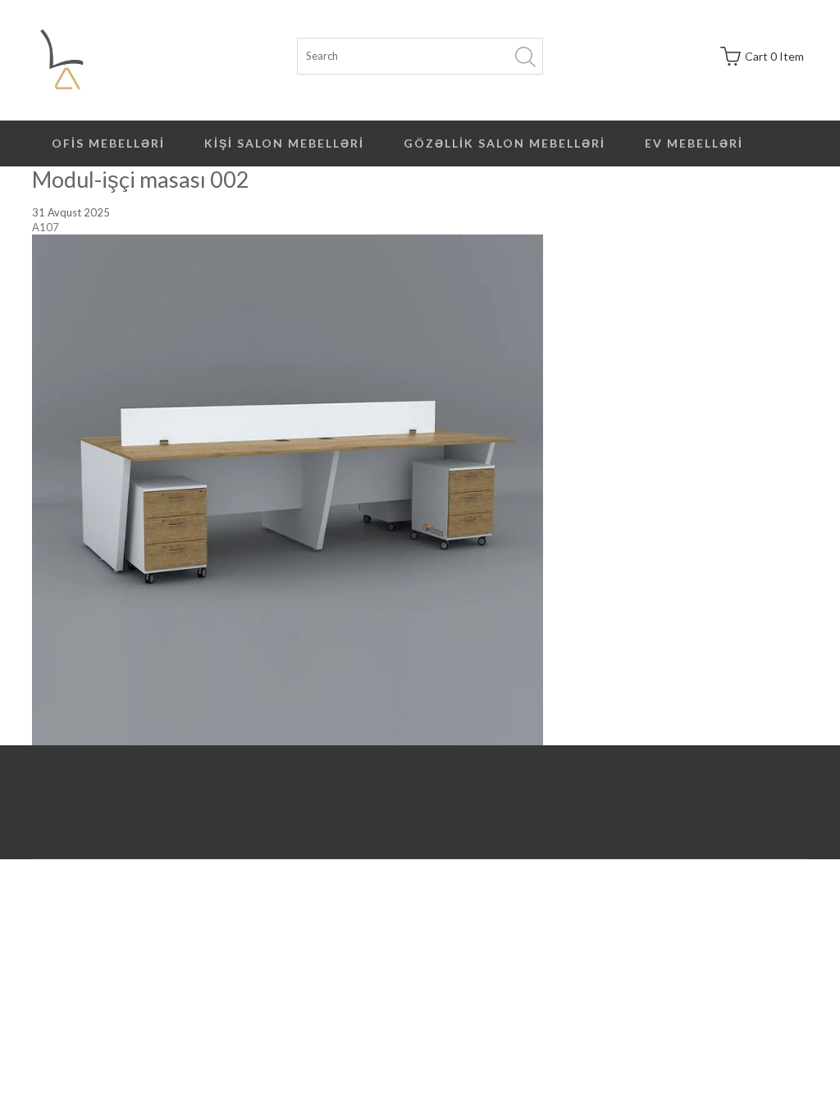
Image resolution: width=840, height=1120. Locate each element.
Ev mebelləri (694, 143)
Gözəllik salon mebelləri (504, 143)
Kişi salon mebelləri (284, 143)
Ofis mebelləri (108, 143)
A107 (45, 227)
